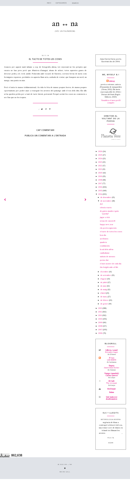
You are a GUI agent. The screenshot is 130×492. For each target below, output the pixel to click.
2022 (100, 165)
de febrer (104, 300)
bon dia (103, 235)
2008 (100, 326)
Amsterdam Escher (111, 368)
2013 (100, 308)
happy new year (106, 224)
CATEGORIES (61, 3)
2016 (100, 187)
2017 (100, 183)
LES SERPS (111, 360)
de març (104, 296)
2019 (100, 176)
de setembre (106, 275)
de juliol (104, 282)
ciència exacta (105, 207)
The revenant (111, 383)
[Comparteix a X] (42, 109)
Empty (111, 365)
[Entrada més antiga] (86, 199)
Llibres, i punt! (111, 350)
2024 (100, 158)
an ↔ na (65, 24)
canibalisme (105, 253)
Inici (49, 3)
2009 (100, 322)
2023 (100, 162)
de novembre (106, 201)
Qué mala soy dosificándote (111, 398)
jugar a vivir (105, 217)
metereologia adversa (111, 419)
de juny (103, 286)
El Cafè (112, 381)
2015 (100, 190)
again (110, 443)
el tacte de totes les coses (111, 231)
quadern (103, 242)
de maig (104, 289)
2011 (100, 315)
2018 (100, 180)
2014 (100, 194)
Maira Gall (65, 472)
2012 (100, 312)
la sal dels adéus (106, 249)
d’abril (103, 293)
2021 (100, 169)
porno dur (104, 260)
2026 (100, 151)
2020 (100, 173)
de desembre (106, 197)
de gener (104, 304)
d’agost (103, 279)
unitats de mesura (107, 256)
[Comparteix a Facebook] (46, 109)
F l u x (111, 358)
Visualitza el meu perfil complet (110, 101)
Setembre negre (111, 352)
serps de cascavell (107, 221)
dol (101, 204)
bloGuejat (111, 389)
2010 (100, 319)
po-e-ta (111, 438)
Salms (111, 392)
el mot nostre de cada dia (110, 263)
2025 (100, 155)
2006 (100, 333)
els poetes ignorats (108, 228)
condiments (105, 246)
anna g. (112, 81)
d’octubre (104, 272)
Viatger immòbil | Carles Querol (111, 374)
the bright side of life (109, 267)
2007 (100, 329)
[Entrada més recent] (5, 199)
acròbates (104, 239)
